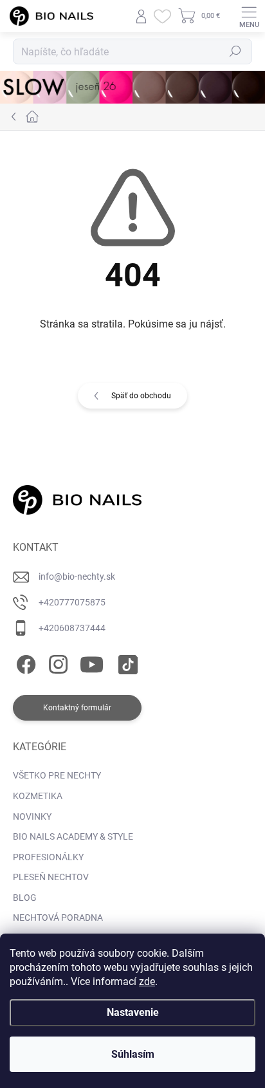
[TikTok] (125, 661)
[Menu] (249, 16)
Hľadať (235, 51)
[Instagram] (56, 661)
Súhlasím (132, 1054)
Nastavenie (133, 1012)
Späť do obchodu (141, 395)
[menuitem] (57, 776)
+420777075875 (72, 602)
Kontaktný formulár (77, 707)
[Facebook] (24, 661)
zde (147, 981)
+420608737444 (72, 628)
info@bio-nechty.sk (77, 576)
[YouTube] (91, 661)
